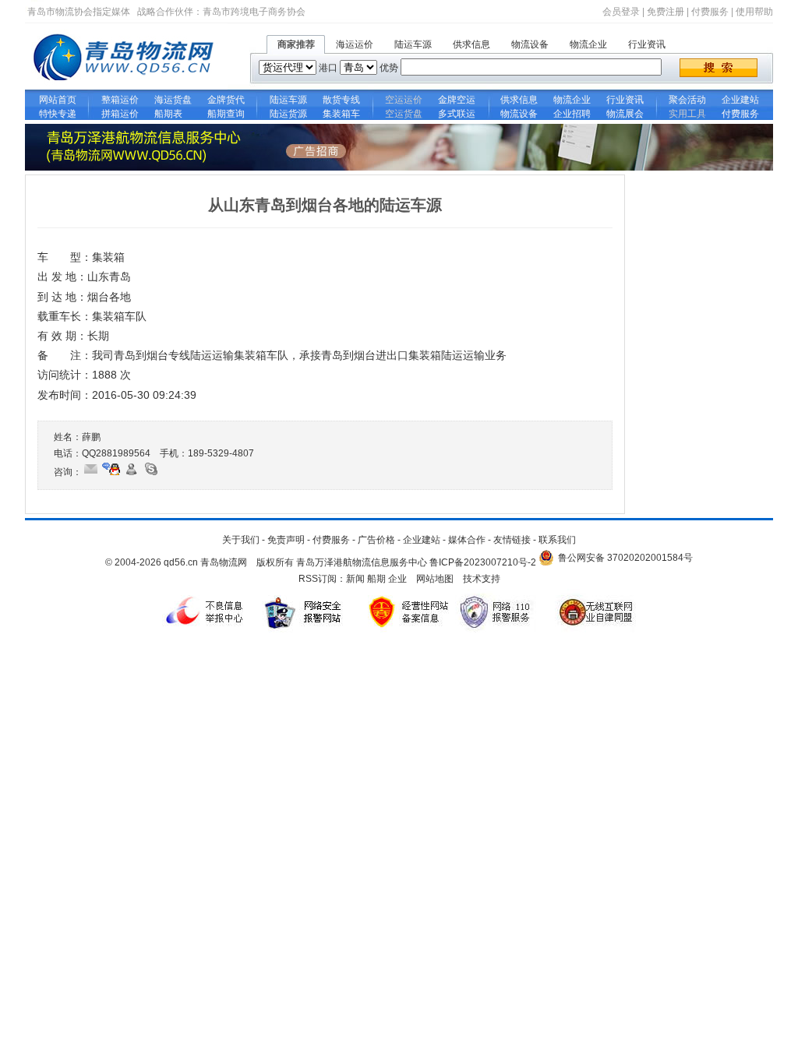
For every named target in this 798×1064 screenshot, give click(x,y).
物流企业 (588, 44)
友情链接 (512, 539)
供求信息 (471, 44)
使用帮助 (754, 11)
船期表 (173, 113)
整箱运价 (120, 99)
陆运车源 (413, 44)
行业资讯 (647, 44)
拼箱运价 (120, 113)
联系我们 (557, 539)
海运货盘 (173, 99)
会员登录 (621, 11)
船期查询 (226, 113)
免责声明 (286, 539)
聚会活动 (687, 99)
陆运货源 (288, 113)
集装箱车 (341, 113)
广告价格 (376, 539)
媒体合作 (467, 539)
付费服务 (710, 11)
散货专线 (341, 99)
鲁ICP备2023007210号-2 (482, 562)
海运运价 (354, 44)
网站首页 (57, 99)
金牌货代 (226, 99)
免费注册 (665, 11)
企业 (397, 578)
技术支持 (481, 578)
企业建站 (740, 99)
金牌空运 (456, 99)
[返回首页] (126, 86)
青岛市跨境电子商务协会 (254, 11)
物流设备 (530, 44)
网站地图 (435, 578)
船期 (376, 578)
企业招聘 (572, 113)
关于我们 (241, 539)
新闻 (355, 578)
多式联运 (456, 113)
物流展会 (625, 113)
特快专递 (57, 113)
